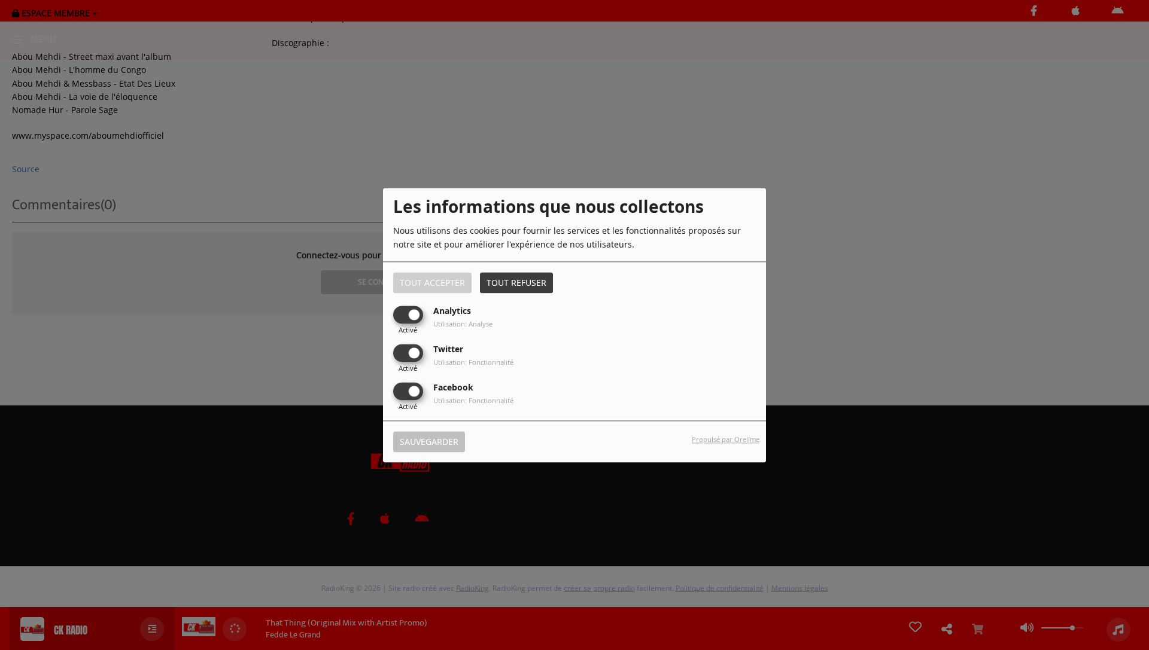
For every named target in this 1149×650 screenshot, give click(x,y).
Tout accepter (432, 282)
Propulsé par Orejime (725, 439)
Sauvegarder (429, 441)
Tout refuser (516, 282)
